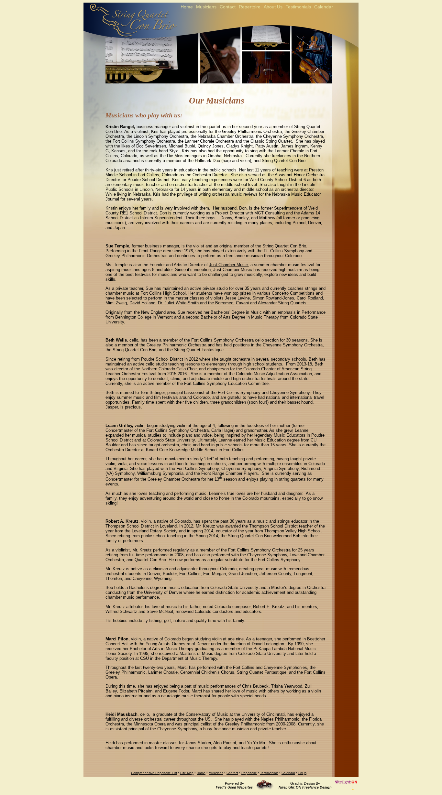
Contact (232, 773)
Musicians (216, 773)
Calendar (288, 773)
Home (201, 773)
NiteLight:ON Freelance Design (305, 787)
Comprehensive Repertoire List (154, 773)
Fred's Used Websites (234, 787)
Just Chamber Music (228, 264)
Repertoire (249, 773)
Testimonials (269, 773)
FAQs (302, 773)
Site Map (186, 773)
